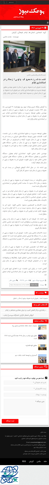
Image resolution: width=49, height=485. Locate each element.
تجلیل (15, 298)
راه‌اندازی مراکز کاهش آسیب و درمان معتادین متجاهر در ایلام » (25, 310)
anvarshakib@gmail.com (38, 442)
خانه (45, 461)
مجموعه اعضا (44, 298)
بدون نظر (12, 280)
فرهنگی (20, 32)
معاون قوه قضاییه (31, 345)
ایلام (25, 32)
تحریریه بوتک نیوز (38, 280)
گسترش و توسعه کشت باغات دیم (26, 355)
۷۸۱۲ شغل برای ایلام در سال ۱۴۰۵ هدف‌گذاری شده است (21, 337)
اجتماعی (39, 32)
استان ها (32, 32)
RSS (24, 461)
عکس (39, 461)
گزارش (14, 32)
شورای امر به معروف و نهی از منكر (28, 298)
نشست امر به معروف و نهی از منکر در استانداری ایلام (24, 81)
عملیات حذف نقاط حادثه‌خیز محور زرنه (24, 325)
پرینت (42, 284)
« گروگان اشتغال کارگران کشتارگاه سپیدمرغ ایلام (18, 315)
